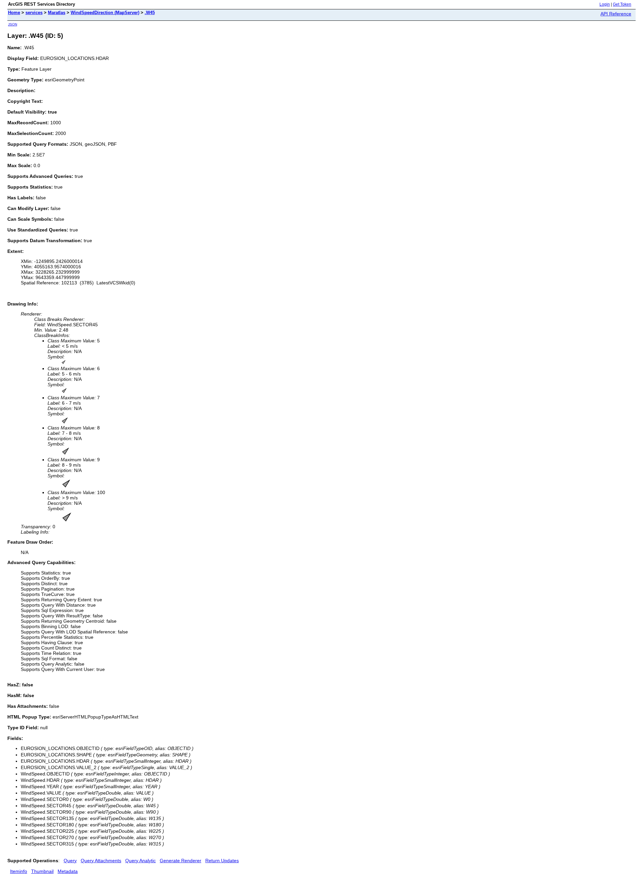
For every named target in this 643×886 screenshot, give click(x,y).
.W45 (150, 12)
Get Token (622, 4)
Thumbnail (42, 871)
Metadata (68, 871)
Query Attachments (101, 860)
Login (604, 4)
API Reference (615, 13)
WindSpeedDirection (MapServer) (105, 12)
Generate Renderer (180, 860)
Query (70, 860)
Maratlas (56, 12)
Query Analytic (140, 860)
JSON (12, 24)
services (34, 12)
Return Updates (222, 860)
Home (14, 12)
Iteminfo (18, 871)
